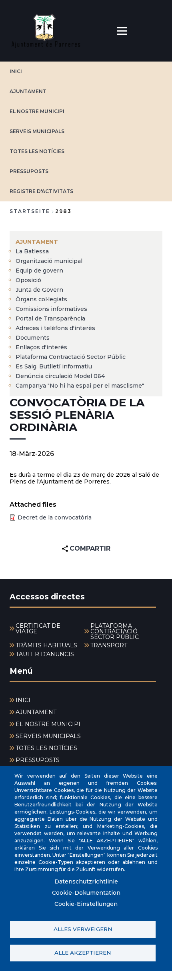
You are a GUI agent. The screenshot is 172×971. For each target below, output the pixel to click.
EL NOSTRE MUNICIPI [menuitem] (48, 724)
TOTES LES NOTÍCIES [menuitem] (46, 748)
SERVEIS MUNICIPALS (37, 131)
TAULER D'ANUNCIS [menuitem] (45, 654)
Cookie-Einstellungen (86, 903)
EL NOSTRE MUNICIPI (37, 111)
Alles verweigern (83, 929)
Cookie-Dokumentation (86, 892)
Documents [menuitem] (33, 337)
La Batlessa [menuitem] (32, 251)
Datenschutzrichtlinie (86, 881)
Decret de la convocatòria (55, 517)
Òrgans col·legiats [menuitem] (41, 299)
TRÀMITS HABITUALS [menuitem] (46, 645)
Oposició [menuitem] (28, 280)
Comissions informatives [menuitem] (51, 308)
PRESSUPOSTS (29, 171)
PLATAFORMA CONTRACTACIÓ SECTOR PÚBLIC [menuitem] (114, 631)
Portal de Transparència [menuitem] (50, 318)
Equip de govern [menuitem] (39, 270)
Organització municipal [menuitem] (49, 261)
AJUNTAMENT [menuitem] (37, 241)
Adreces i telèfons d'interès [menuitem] (55, 328)
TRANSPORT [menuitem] (108, 645)
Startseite (30, 211)
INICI (16, 71)
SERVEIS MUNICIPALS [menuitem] (48, 736)
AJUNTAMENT (28, 91)
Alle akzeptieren (82, 952)
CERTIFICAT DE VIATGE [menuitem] (38, 628)
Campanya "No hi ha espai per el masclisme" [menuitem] (80, 385)
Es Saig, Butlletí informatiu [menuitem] (54, 366)
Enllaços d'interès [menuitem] (41, 347)
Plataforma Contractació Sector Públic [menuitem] (71, 356)
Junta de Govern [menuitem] (39, 289)
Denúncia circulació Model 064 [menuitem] (60, 376)
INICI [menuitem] (23, 700)
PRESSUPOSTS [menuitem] (38, 760)
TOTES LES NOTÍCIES (37, 151)
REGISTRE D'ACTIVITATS (41, 191)
